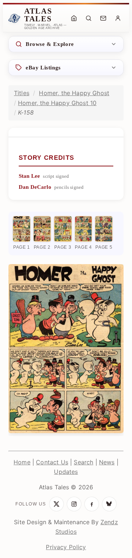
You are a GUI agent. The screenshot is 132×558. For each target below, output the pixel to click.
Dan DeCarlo (35, 187)
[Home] (73, 18)
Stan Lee (29, 176)
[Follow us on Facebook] (91, 504)
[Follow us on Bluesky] (109, 504)
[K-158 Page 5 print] (104, 229)
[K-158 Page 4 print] (83, 229)
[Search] (88, 18)
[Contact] (103, 18)
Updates (66, 471)
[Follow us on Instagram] (74, 504)
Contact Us (52, 462)
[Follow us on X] (56, 504)
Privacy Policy (66, 547)
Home (22, 462)
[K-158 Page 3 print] (63, 229)
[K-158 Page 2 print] (42, 229)
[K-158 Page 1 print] (21, 229)
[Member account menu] (117, 18)
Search (83, 462)
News (107, 462)
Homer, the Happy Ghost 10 (57, 103)
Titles (21, 93)
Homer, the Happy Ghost (74, 93)
